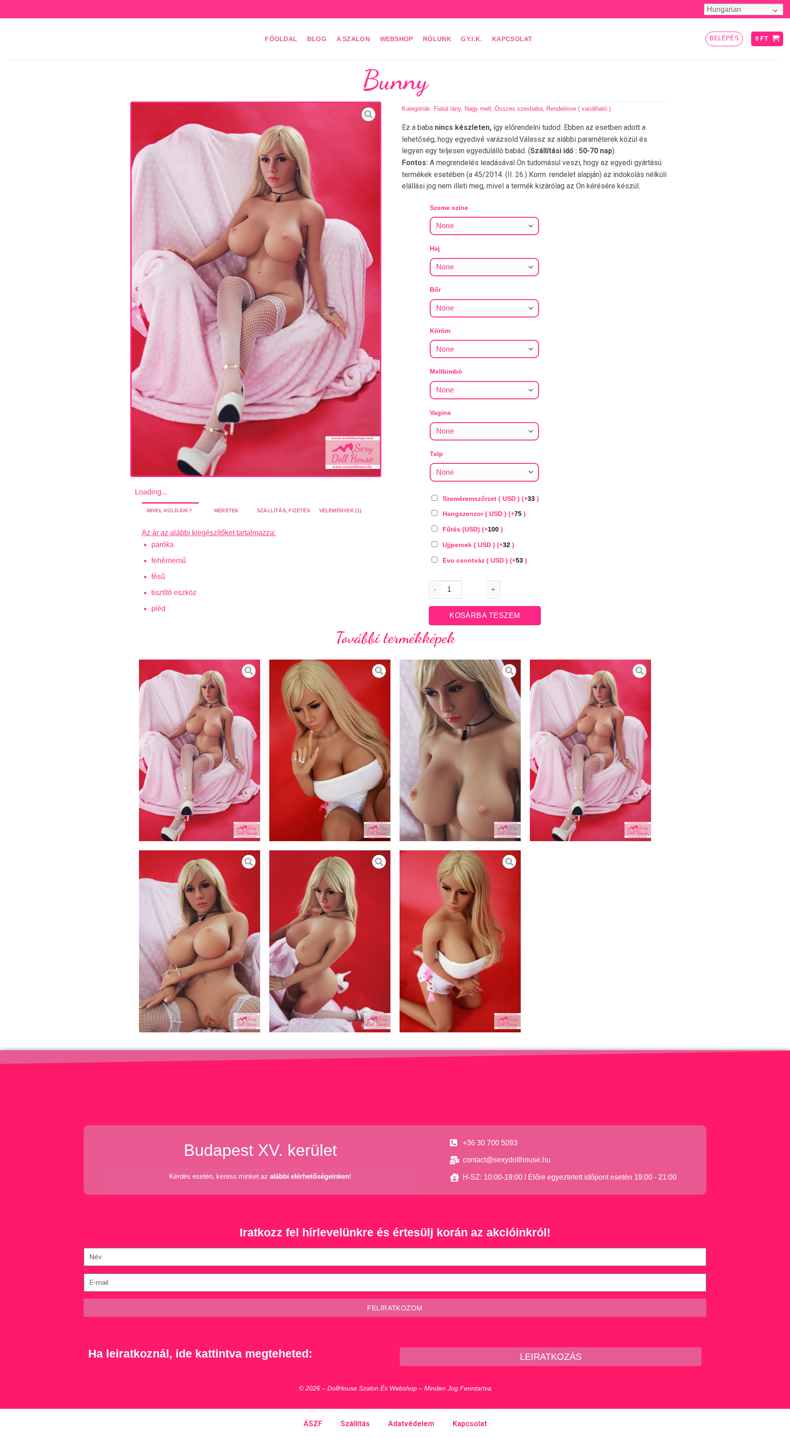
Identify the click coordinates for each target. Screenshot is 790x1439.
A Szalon (353, 39)
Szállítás (355, 1423)
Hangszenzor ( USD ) (484, 513)
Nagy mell (477, 108)
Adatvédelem (411, 1423)
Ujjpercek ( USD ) (478, 544)
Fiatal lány (447, 108)
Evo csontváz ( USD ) (485, 560)
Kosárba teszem (484, 615)
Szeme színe (449, 207)
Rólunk (437, 39)
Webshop (396, 39)
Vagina (440, 412)
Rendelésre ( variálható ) (578, 108)
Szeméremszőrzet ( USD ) (491, 498)
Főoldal (281, 39)
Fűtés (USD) (473, 529)
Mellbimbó (446, 371)
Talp (436, 453)
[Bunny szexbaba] (256, 289)
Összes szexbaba (519, 108)
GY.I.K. (471, 39)
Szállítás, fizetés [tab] (283, 510)
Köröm (440, 330)
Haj (435, 248)
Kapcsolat (512, 39)
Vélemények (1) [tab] (340, 510)
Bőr (435, 289)
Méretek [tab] (226, 510)
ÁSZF (313, 1423)
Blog (316, 39)
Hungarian (724, 9)
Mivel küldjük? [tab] (169, 510)
